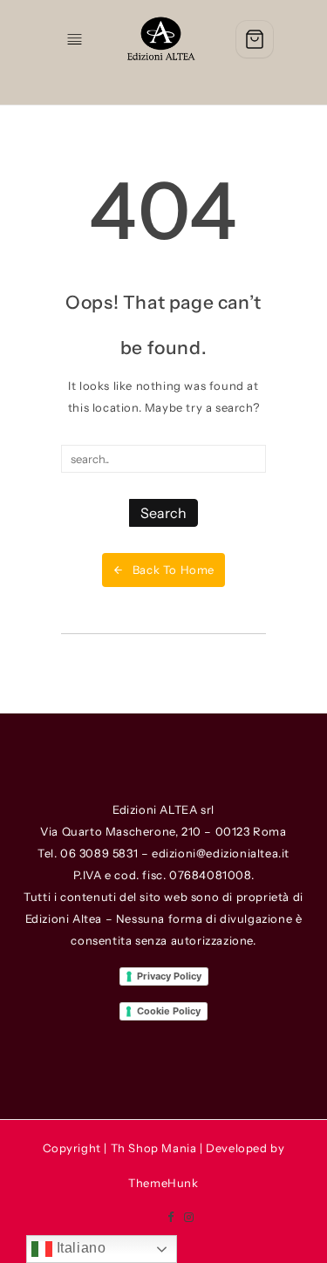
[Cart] (254, 39)
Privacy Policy (169, 976)
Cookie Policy (169, 1011)
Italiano (79, 1247)
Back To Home (174, 570)
